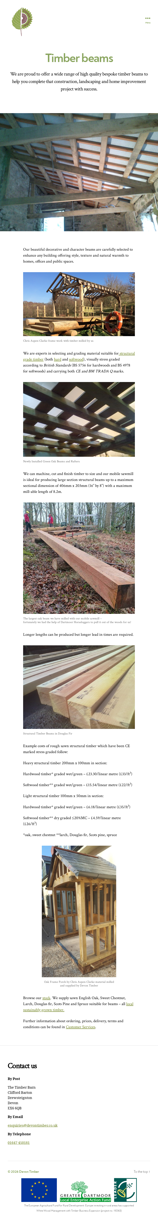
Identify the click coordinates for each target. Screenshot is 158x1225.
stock (46, 997)
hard (57, 359)
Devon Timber (29, 1172)
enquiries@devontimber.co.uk (33, 1125)
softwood (76, 359)
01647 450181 (19, 1143)
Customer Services (80, 1026)
